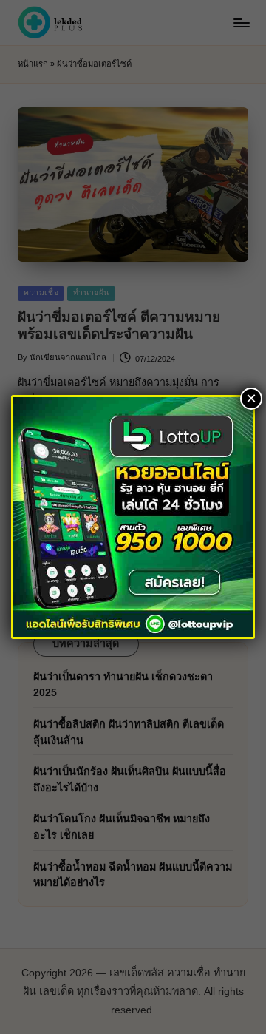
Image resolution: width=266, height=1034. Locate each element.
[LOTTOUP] (133, 516)
